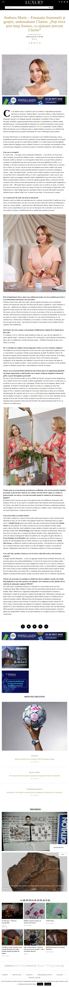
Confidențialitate (44, 975)
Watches (34, 756)
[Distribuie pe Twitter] (31, 43)
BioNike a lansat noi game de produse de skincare (32, 921)
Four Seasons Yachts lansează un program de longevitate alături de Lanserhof (34, 776)
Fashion (30, 789)
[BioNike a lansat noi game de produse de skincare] (34, 911)
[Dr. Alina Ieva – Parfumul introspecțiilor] (12, 911)
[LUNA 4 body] (56, 911)
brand (45, 396)
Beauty (35, 39)
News (62, 854)
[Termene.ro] (15, 692)
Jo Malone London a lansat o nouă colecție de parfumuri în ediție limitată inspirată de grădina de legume (12, 950)
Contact (29, 975)
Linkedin (64, 1)
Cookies (59, 975)
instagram (61, 1)
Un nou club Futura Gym (22, 836)
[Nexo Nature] (15, 668)
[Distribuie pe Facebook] (29, 43)
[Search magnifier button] (52, 7)
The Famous (37, 789)
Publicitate (16, 975)
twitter (67, 1)
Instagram (31, 393)
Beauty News (34, 772)
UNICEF (39, 126)
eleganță (46, 116)
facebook (59, 1)
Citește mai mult (58, 847)
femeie (9, 126)
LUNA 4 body (50, 921)
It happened (12, 842)
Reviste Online (34, 977)
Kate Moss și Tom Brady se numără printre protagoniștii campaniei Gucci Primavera (34, 792)
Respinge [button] (47, 984)
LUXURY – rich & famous (34, 2)
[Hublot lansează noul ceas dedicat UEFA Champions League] (34, 726)
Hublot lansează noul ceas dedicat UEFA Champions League (34, 759)
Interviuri (5, 926)
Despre (5, 975)
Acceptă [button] (40, 984)
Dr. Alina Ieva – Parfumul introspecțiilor (9, 921)
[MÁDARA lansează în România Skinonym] (56, 937)
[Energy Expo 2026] (34, 100)
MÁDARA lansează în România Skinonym (55, 948)
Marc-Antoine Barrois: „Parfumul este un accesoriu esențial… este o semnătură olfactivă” (34, 949)
